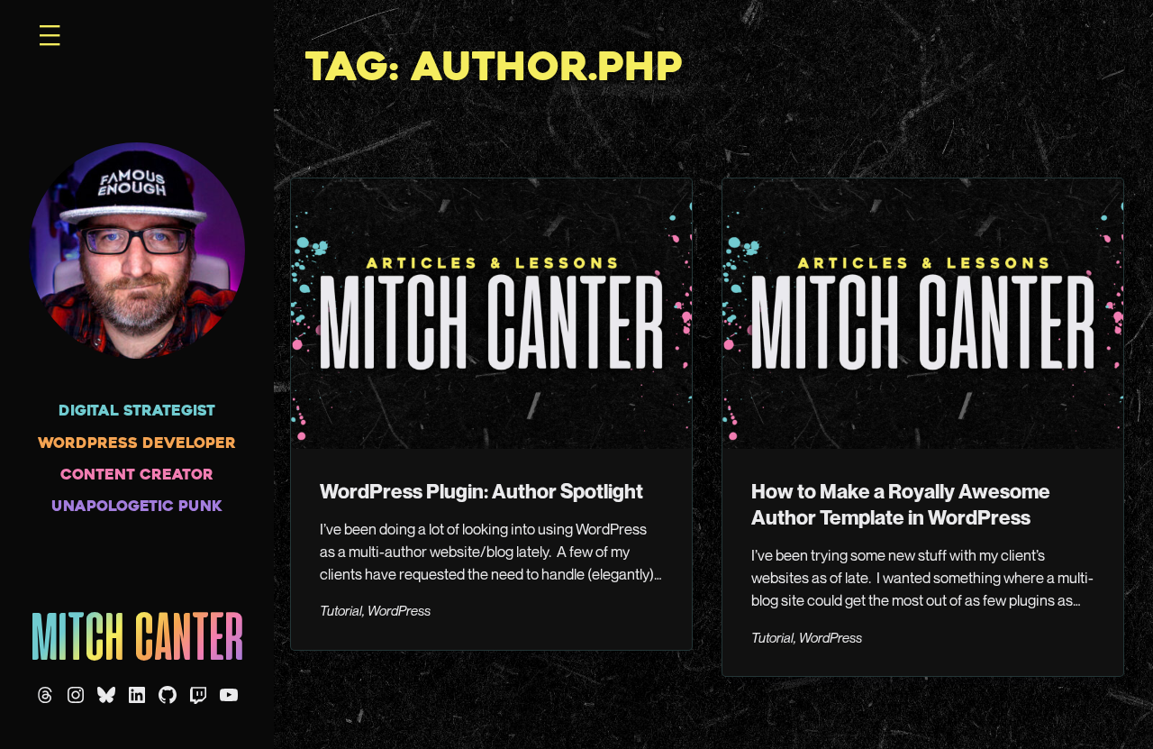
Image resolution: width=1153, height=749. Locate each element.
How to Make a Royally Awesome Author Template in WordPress (900, 504)
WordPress (399, 610)
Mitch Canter (137, 641)
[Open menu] (49, 35)
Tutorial (341, 610)
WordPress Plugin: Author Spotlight (481, 491)
